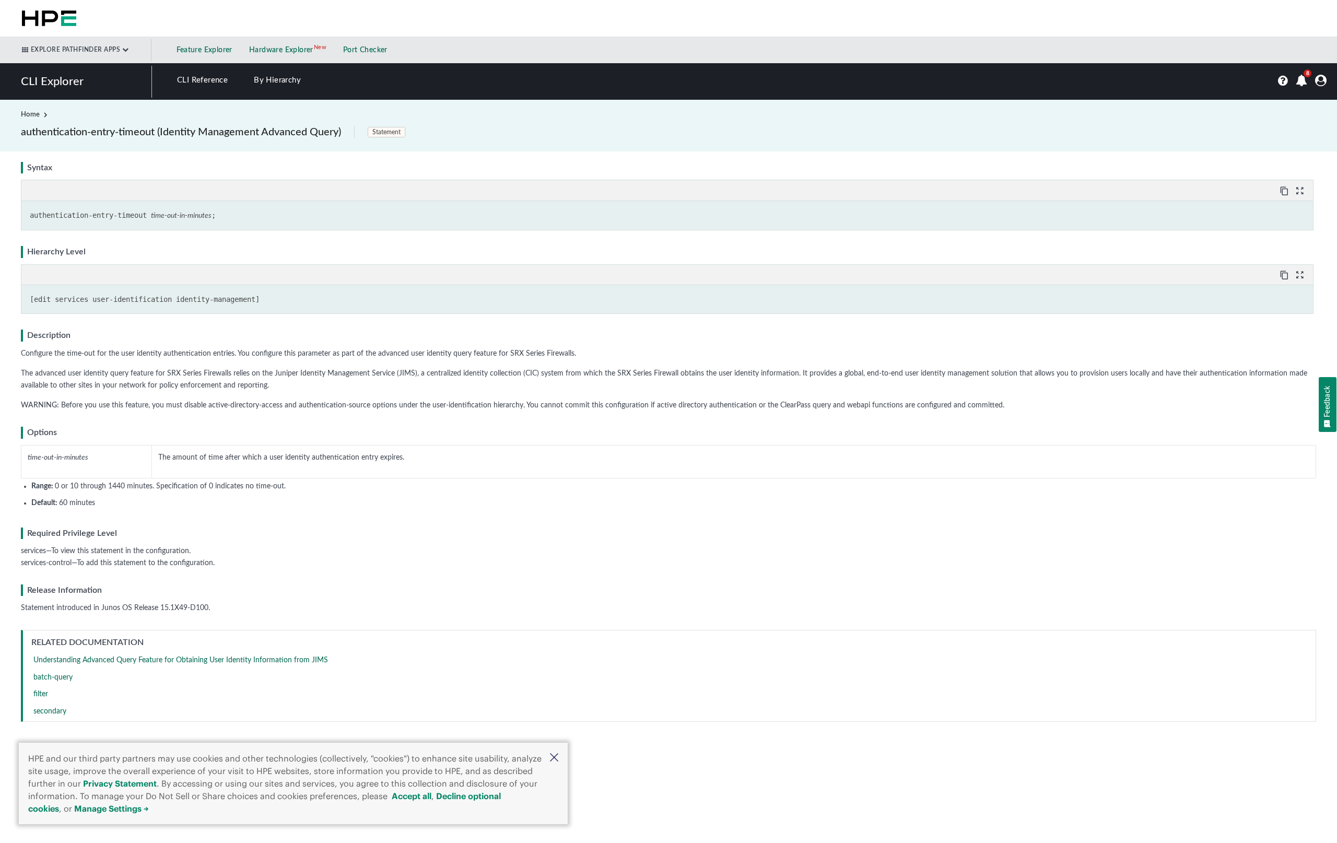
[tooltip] (1285, 190)
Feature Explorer (204, 50)
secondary (49, 711)
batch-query (53, 677)
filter (40, 694)
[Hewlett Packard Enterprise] (47, 18)
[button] (554, 758)
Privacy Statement (120, 783)
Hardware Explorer (281, 50)
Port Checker (365, 50)
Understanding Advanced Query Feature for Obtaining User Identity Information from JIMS (180, 660)
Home (30, 114)
